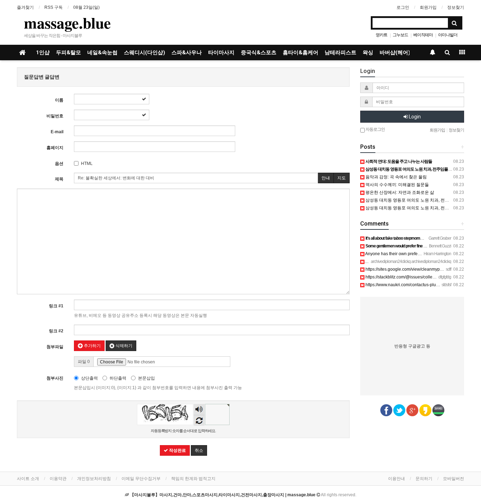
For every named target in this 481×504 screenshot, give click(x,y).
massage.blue (67, 22)
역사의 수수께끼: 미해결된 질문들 (396, 184)
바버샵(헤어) (395, 52)
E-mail (57, 131)
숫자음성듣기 (199, 410)
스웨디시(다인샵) (144, 52)
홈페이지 (54, 147)
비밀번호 (54, 115)
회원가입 (428, 7)
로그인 (402, 7)
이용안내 (396, 478)
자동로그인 (375, 129)
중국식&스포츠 (258, 52)
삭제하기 (123, 345)
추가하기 (92, 345)
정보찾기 (455, 7)
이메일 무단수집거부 (141, 478)
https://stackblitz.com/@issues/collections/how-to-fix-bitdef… (422, 277)
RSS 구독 (53, 7)
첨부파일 (54, 346)
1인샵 (43, 52)
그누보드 (400, 34)
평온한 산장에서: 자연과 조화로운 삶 (399, 192)
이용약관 (58, 478)
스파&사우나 (186, 52)
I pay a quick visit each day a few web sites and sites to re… (421, 261)
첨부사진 (54, 378)
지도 (341, 178)
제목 (59, 179)
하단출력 (118, 378)
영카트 (381, 34)
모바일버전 (453, 478)
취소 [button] (199, 450)
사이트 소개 (28, 478)
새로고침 (199, 420)
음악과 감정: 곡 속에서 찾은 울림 (395, 176)
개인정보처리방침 (94, 478)
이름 (59, 100)
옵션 (59, 163)
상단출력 (89, 378)
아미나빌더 (447, 34)
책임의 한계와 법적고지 (193, 478)
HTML (87, 163)
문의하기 (424, 478)
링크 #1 (56, 305)
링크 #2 (56, 330)
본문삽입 (146, 378)
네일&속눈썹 (102, 52)
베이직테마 (423, 34)
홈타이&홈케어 (300, 52)
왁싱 (368, 52)
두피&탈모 (68, 52)
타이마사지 (221, 52)
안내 (325, 178)
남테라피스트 (340, 52)
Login (414, 116)
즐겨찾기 (25, 7)
